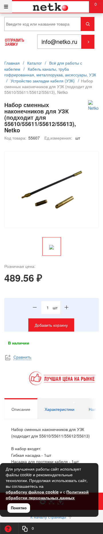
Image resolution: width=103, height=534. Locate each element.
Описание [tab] (20, 409)
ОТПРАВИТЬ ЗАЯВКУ (14, 42)
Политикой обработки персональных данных (47, 494)
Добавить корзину (51, 325)
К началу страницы (48, 517)
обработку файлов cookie (32, 492)
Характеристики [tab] (59, 409)
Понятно (19, 507)
